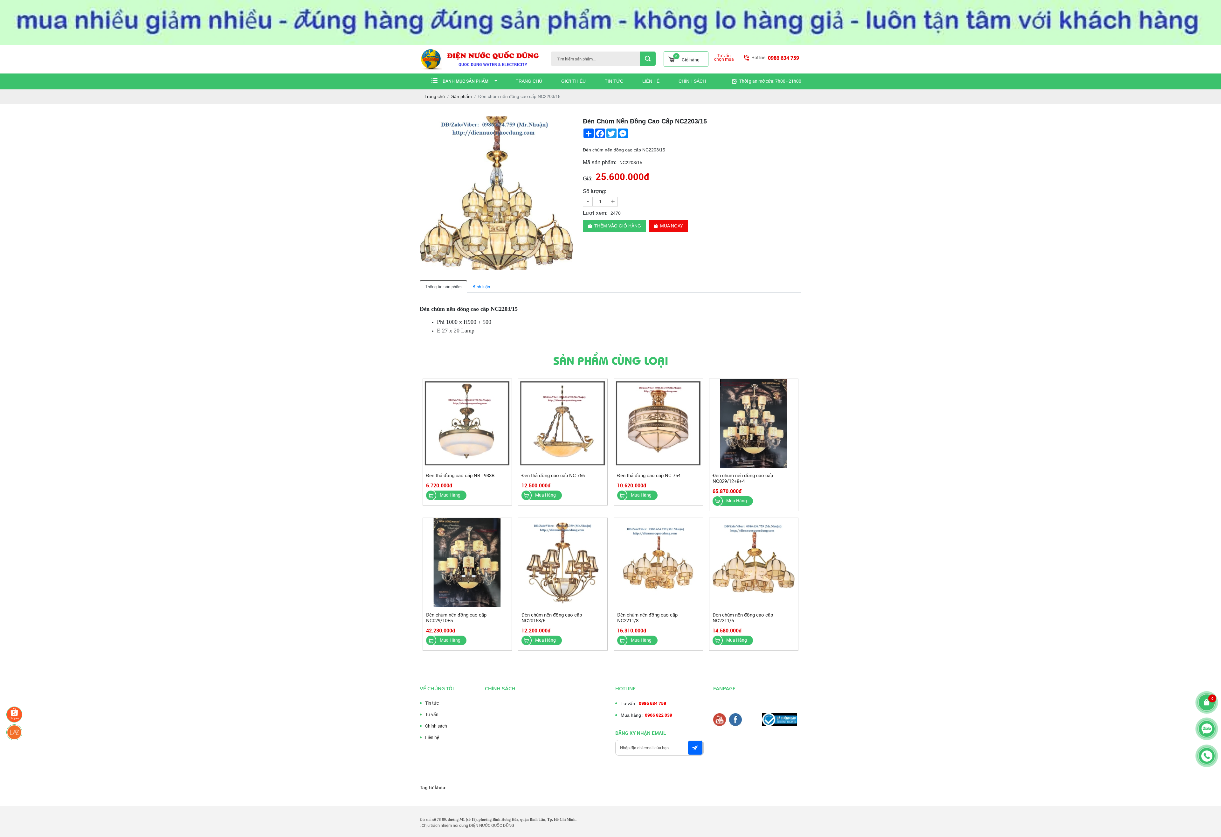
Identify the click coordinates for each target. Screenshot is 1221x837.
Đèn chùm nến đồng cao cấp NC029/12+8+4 (743, 478)
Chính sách (692, 81)
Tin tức (614, 81)
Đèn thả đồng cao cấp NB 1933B (460, 475)
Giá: (588, 179)
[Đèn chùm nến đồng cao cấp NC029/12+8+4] (753, 423)
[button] (567, 122)
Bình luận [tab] (481, 286)
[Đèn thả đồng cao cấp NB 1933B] (467, 423)
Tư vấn (431, 714)
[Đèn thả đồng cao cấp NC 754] (658, 423)
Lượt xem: (595, 213)
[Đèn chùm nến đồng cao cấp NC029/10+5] (467, 562)
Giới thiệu (573, 81)
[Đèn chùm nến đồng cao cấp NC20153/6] (562, 562)
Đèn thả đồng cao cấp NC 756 (553, 475)
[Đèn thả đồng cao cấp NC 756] (562, 423)
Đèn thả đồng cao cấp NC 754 (648, 475)
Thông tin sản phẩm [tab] (443, 286)
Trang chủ (529, 81)
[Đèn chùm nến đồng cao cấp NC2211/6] (753, 562)
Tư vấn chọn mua (724, 57)
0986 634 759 (783, 57)
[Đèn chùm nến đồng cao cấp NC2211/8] (658, 562)
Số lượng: (594, 191)
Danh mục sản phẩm (465, 81)
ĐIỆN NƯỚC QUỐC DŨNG (491, 825)
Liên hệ (650, 81)
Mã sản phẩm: (600, 162)
